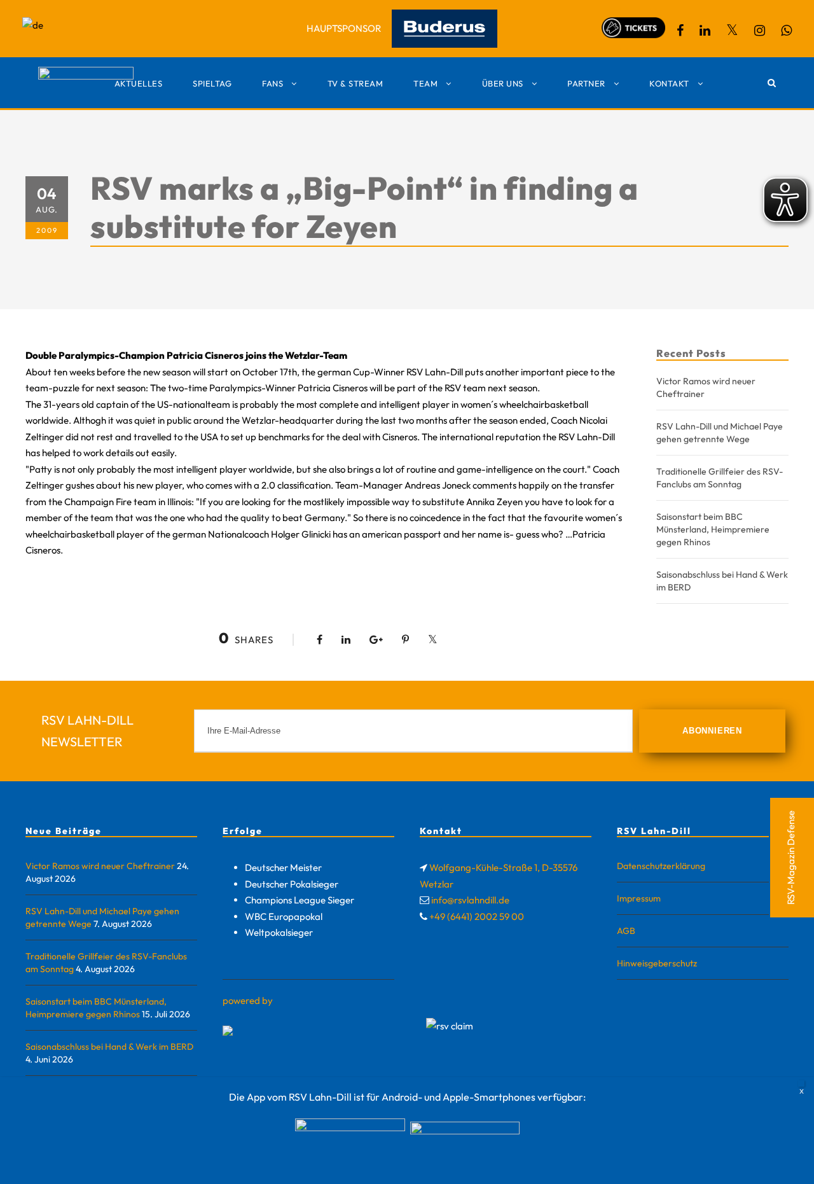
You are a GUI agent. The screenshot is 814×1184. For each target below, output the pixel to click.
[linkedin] (705, 30)
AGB (626, 931)
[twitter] (732, 30)
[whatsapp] (786, 30)
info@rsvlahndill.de (470, 900)
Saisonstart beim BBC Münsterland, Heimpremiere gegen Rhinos (712, 529)
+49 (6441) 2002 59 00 (476, 916)
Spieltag (212, 83)
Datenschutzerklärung (661, 866)
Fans (272, 83)
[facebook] (680, 30)
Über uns (502, 83)
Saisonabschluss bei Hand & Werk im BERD (109, 1046)
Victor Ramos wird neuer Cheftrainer (100, 866)
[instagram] (759, 30)
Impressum (639, 898)
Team (425, 83)
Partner (586, 83)
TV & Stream (355, 83)
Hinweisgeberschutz (657, 963)
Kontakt (669, 83)
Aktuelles (138, 83)
